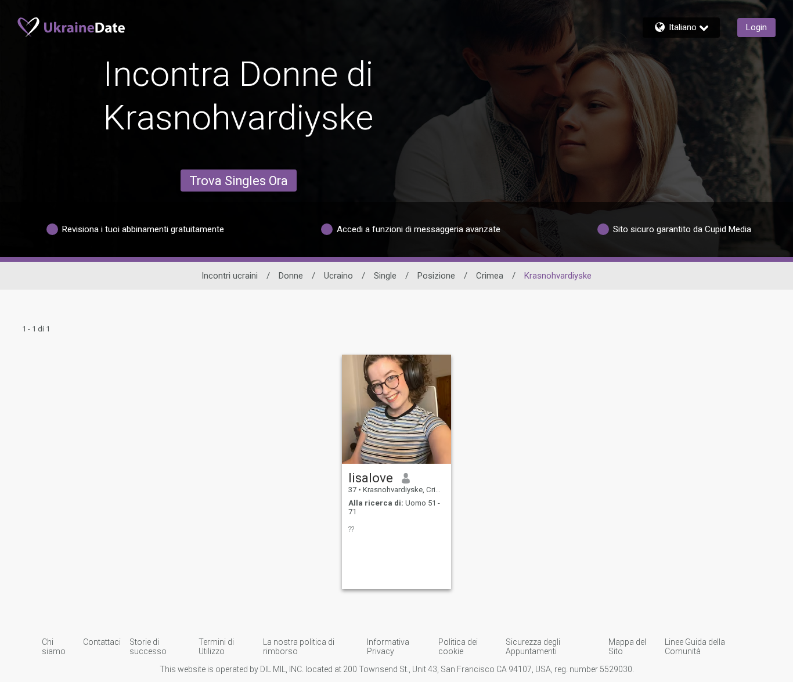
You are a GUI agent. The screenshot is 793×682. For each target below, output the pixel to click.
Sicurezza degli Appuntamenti (533, 646)
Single (385, 275)
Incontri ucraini (229, 275)
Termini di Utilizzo (216, 646)
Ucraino (338, 275)
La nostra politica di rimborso (298, 646)
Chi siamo (54, 646)
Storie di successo (148, 646)
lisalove (370, 477)
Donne (291, 275)
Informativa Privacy (388, 646)
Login (756, 27)
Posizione (436, 275)
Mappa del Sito (627, 646)
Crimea (489, 275)
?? (351, 529)
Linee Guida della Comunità (695, 646)
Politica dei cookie (458, 646)
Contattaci (102, 642)
